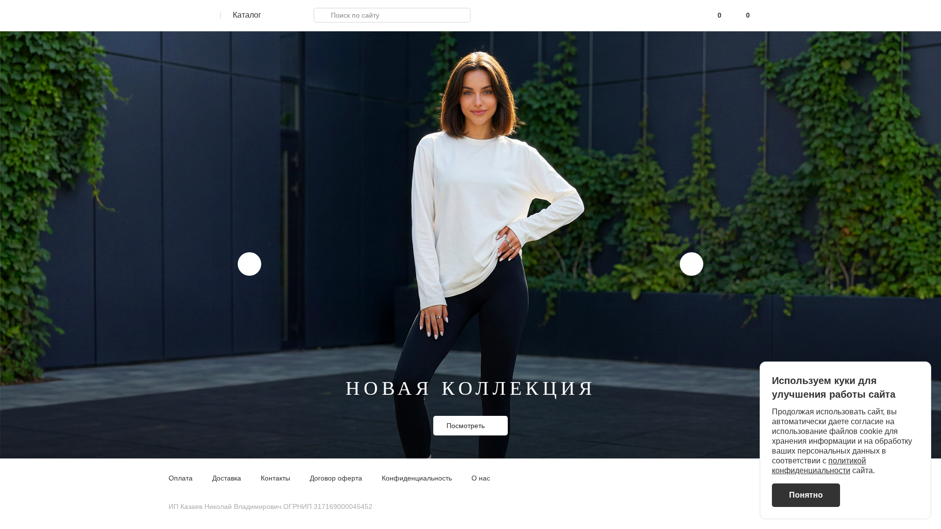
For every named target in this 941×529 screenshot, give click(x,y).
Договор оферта (336, 478)
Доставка (226, 478)
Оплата (181, 478)
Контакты (275, 478)
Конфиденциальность (417, 478)
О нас (480, 478)
